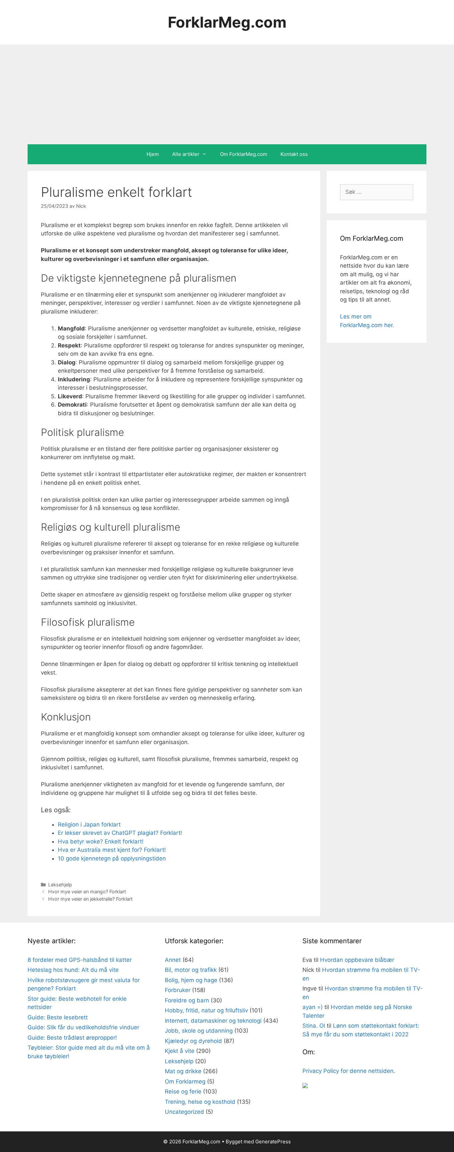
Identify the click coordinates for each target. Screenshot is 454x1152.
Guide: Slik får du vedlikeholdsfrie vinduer (83, 1027)
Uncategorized (184, 1111)
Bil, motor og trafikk (191, 969)
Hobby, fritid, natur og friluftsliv (206, 1010)
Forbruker (177, 990)
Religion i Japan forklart (89, 824)
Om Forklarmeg (185, 1081)
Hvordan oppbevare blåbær (357, 960)
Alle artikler (185, 154)
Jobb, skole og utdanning (199, 1030)
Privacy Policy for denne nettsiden (348, 1071)
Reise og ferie (183, 1091)
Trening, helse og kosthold (200, 1101)
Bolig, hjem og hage (191, 980)
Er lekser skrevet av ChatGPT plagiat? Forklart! (120, 833)
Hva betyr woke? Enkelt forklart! (101, 841)
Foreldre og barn (187, 1000)
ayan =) (312, 1007)
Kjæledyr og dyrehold (193, 1041)
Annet (173, 960)
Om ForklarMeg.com (243, 154)
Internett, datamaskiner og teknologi (213, 1020)
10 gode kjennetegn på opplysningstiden (112, 858)
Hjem (153, 154)
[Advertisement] (227, 94)
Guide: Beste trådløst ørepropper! (72, 1037)
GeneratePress (273, 1141)
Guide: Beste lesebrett (58, 1017)
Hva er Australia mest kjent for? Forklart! (112, 849)
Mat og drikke (183, 1071)
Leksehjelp (60, 884)
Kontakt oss (294, 154)
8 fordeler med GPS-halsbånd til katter (80, 960)
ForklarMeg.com (227, 22)
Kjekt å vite (179, 1051)
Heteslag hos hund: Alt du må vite (73, 969)
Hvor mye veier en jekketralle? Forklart (90, 899)
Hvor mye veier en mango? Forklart (87, 891)
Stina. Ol (313, 1025)
